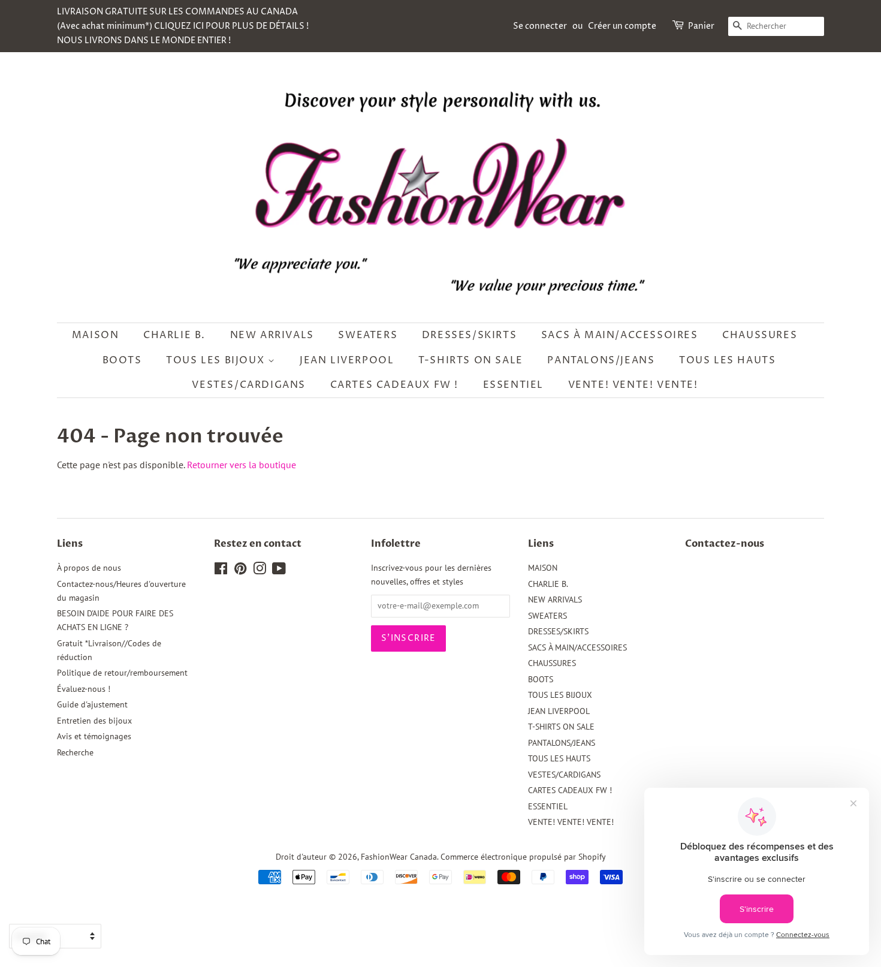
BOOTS (122, 360)
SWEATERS (367, 335)
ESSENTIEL (513, 384)
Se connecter (540, 26)
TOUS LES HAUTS (727, 360)
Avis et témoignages (94, 736)
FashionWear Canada (399, 856)
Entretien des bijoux (94, 720)
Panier (701, 26)
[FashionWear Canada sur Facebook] (221, 570)
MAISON (95, 335)
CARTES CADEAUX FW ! (394, 384)
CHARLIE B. (174, 335)
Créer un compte (622, 26)
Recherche (75, 752)
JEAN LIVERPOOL (347, 360)
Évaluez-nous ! (83, 688)
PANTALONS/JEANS (600, 360)
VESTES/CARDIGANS (249, 384)
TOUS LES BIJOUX (217, 360)
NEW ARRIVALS (272, 335)
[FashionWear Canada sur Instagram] (259, 570)
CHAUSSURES (759, 335)
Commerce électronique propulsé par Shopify (523, 856)
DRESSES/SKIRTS (469, 335)
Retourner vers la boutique (241, 465)
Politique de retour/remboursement (122, 672)
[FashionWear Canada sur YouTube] (279, 570)
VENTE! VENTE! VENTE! (633, 384)
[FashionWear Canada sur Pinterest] (240, 570)
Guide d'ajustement (92, 704)
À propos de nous (89, 567)
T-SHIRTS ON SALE (470, 360)
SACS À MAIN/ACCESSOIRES (619, 335)
